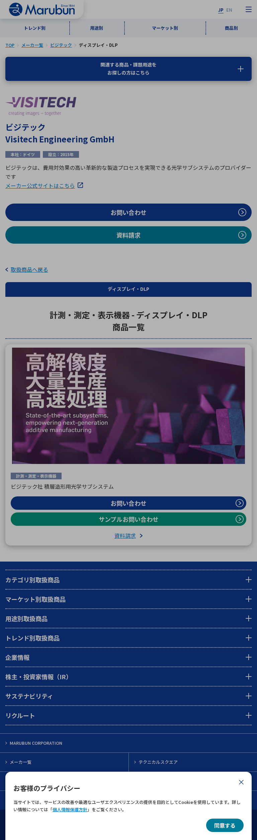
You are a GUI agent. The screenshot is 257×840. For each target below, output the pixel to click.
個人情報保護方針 (70, 809)
